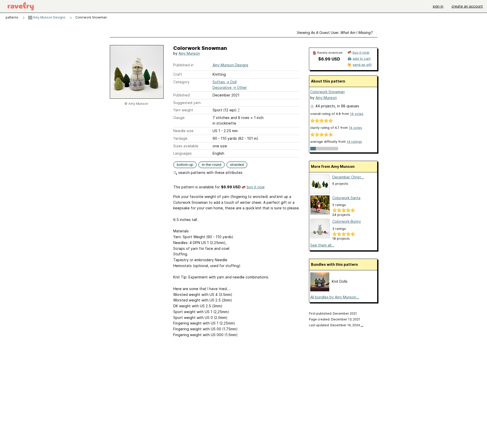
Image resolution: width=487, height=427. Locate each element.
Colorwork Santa (346, 198)
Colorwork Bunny (346, 221)
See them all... (322, 245)
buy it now (256, 187)
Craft (177, 74)
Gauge (179, 117)
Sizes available (185, 146)
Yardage (180, 138)
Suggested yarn (187, 102)
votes (356, 114)
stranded (237, 165)
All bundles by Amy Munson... (334, 297)
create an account (467, 6)
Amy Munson (189, 53)
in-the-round (211, 165)
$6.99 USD (329, 59)
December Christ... (348, 177)
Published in (183, 65)
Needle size (183, 131)
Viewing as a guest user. (335, 32)
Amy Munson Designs (48, 17)
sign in (438, 6)
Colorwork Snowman (327, 92)
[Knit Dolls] (319, 290)
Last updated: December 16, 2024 (336, 325)
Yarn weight (183, 110)
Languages (182, 153)
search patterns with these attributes (209, 172)
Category (181, 82)
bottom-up (185, 165)
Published (181, 95)
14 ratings (354, 142)
